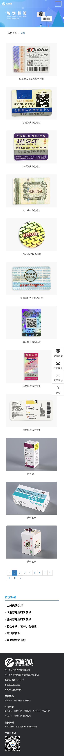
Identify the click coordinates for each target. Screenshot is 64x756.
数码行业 (8, 716)
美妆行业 (36, 711)
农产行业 (27, 716)
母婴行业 (18, 711)
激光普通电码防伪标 (19, 619)
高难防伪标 (13, 633)
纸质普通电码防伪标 (19, 612)
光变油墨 (18, 700)
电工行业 (46, 711)
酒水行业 (18, 716)
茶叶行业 (27, 711)
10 (15, 578)
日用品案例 (9, 726)
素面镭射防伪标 (16, 640)
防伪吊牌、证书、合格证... (23, 626)
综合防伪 (8, 700)
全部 (23, 33)
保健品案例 (32, 726)
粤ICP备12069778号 (13, 690)
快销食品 (8, 711)
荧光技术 (27, 700)
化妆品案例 (21, 726)
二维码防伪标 (15, 605)
